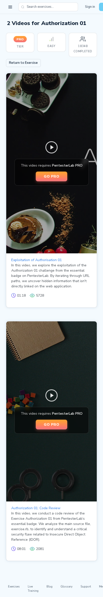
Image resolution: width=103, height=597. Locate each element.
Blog (49, 586)
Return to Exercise (23, 63)
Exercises (14, 586)
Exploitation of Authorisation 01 (36, 260)
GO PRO (51, 176)
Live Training (33, 588)
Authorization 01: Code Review (35, 508)
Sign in (90, 7)
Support (85, 586)
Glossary (66, 586)
